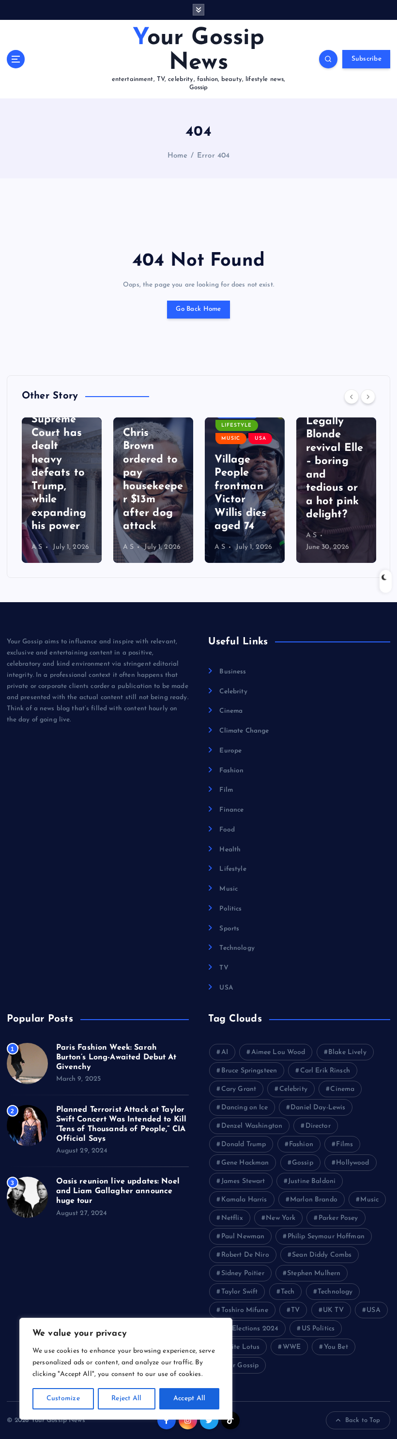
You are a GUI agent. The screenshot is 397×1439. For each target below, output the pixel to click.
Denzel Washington (251, 1126)
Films (344, 1144)
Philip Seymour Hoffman (326, 1236)
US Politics (318, 1328)
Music (139, 438)
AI (224, 1052)
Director (318, 1126)
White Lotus (240, 1347)
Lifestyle (145, 425)
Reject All (126, 1398)
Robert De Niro (245, 1255)
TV (223, 968)
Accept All (189, 1398)
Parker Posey (338, 1218)
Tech (288, 1291)
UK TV (333, 1310)
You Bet (336, 1347)
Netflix (232, 1218)
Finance (231, 810)
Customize (63, 1398)
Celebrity (233, 691)
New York (280, 1218)
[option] (62, 490)
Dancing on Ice (244, 1107)
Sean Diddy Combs (321, 1255)
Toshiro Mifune (244, 1310)
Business (232, 672)
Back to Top (363, 1420)
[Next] (368, 396)
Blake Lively (347, 1052)
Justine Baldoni (312, 1181)
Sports (229, 929)
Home (178, 156)
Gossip (302, 1163)
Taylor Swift (239, 1291)
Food (227, 830)
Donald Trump (243, 1144)
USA (169, 438)
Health (230, 850)
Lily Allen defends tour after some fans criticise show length (332, 474)
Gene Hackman (245, 1163)
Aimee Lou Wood (278, 1052)
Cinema (231, 711)
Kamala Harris (244, 1199)
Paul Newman (243, 1236)
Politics (230, 909)
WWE (292, 1347)
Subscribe (366, 59)
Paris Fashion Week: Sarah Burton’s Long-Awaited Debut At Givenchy (116, 1057)
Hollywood (352, 1163)
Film (226, 790)
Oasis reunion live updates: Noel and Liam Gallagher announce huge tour (118, 1191)
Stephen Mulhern (313, 1273)
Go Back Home (198, 309)
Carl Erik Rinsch (325, 1070)
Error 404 (213, 156)
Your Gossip (240, 1365)
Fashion (231, 770)
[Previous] (351, 396)
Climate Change (244, 731)
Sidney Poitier (242, 1273)
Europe (230, 751)
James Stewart (243, 1181)
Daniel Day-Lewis (317, 1107)
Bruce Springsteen (249, 1070)
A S (36, 547)
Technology (236, 948)
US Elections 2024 (249, 1328)
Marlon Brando (313, 1199)
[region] (125, 1369)
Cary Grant (238, 1089)
